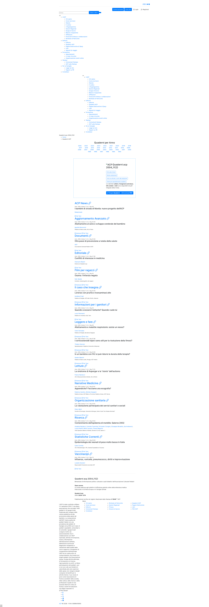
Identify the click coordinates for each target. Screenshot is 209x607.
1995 (113, 151)
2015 (92, 148)
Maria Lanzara (88, 428)
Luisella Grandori (80, 463)
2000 (129, 149)
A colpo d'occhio (71, 56)
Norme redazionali (112, 175)
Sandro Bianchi (79, 357)
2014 (98, 148)
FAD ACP (135, 509)
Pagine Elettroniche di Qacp (74, 46)
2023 (98, 146)
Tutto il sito (93, 12)
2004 (104, 149)
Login (136, 9)
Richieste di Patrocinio (73, 38)
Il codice (68, 25)
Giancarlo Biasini (80, 262)
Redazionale (78, 212)
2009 (128, 148)
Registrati (145, 9)
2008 (79, 149)
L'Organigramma (71, 27)
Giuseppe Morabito (117, 426)
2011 (116, 148)
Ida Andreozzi (128, 426)
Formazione (66, 52)
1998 (95, 151)
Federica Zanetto (80, 392)
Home (64, 137)
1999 (89, 151)
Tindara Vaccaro (80, 344)
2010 (122, 148)
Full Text (78, 216)
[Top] (1, 606)
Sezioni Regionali (71, 29)
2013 (104, 148)
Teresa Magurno (98, 428)
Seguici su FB (70, 70)
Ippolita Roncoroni (80, 227)
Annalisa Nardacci (80, 426)
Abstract (78, 233)
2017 (80, 148)
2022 (105, 146)
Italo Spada (78, 279)
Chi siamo (69, 19)
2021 (111, 146)
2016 (86, 148)
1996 (107, 151)
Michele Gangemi (91, 392)
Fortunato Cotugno (105, 426)
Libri (67, 48)
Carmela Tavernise (92, 426)
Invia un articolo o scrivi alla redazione (117, 178)
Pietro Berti (78, 409)
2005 (98, 149)
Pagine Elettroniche (138, 505)
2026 (79, 146)
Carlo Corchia (79, 445)
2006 (92, 149)
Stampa (64, 60)
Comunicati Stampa (72, 62)
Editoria (64, 40)
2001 (123, 149)
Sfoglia (114, 193)
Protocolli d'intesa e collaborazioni (76, 36)
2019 (123, 146)
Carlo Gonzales (79, 331)
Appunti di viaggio (71, 50)
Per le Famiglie (67, 66)
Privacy (111, 507)
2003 (111, 149)
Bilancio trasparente (72, 33)
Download (127, 193)
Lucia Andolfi (79, 428)
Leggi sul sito (70, 68)
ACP (76, 244)
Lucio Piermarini (80, 313)
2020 (117, 146)
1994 (119, 151)
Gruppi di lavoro (71, 31)
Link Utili (128, 9)
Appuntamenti (70, 54)
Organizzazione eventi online (75, 58)
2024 (92, 146)
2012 (110, 148)
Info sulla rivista (111, 172)
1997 (101, 151)
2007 (85, 149)
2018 (129, 146)
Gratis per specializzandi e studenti (116, 181)
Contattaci (65, 72)
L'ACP (64, 17)
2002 (117, 149)
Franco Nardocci (80, 375)
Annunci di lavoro (114, 509)
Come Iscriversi (118, 9)
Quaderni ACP (70, 44)
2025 (86, 146)
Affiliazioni (69, 34)
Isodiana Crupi (79, 296)
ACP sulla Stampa (71, 64)
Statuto (68, 23)
